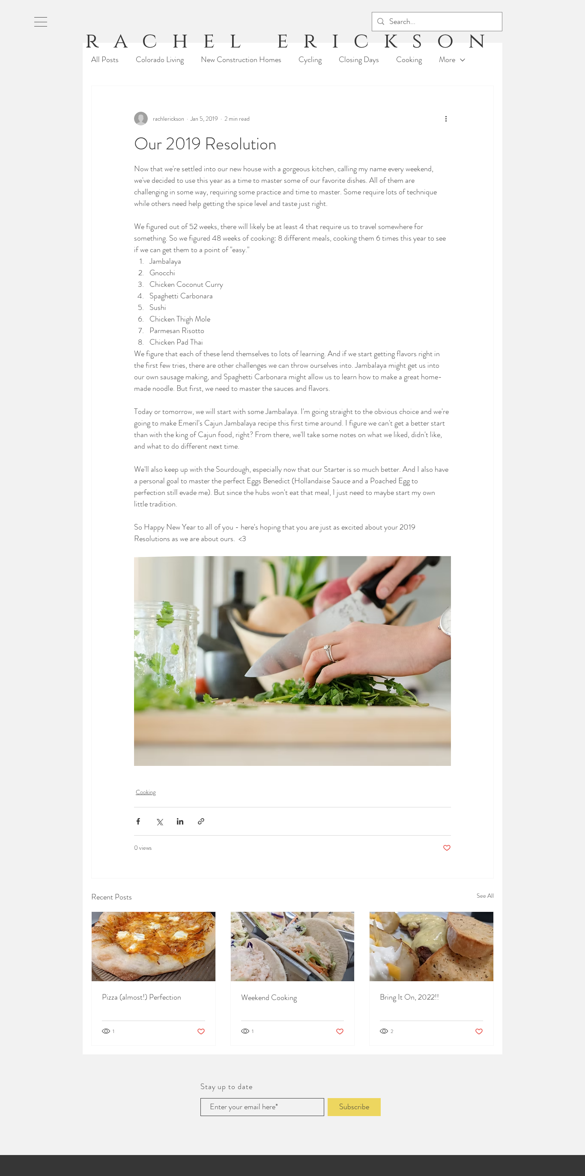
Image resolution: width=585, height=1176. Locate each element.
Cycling (310, 59)
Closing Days (359, 59)
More (447, 59)
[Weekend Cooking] (293, 946)
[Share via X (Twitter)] (159, 821)
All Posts (105, 59)
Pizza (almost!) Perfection (141, 997)
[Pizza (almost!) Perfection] (153, 946)
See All (485, 895)
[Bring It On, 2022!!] (431, 946)
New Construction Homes (241, 59)
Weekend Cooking (269, 997)
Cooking (409, 59)
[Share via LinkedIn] (180, 821)
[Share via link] (201, 821)
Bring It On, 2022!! (409, 997)
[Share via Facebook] (138, 821)
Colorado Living (160, 59)
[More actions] (446, 118)
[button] (40, 22)
